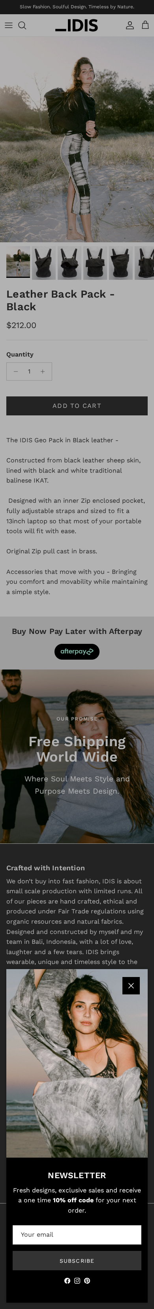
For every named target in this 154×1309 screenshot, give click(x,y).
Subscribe (77, 1261)
